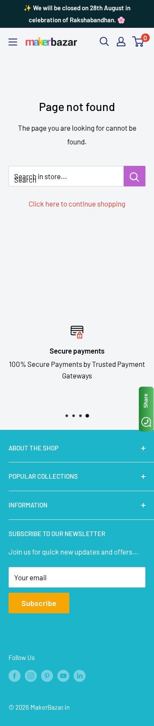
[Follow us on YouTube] (63, 675)
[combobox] (66, 176)
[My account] (121, 41)
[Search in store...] (134, 176)
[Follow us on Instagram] (31, 675)
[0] (138, 41)
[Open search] (104, 41)
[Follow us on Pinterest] (47, 675)
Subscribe (38, 603)
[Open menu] (13, 42)
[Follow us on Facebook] (15, 675)
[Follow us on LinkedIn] (80, 675)
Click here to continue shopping (77, 203)
